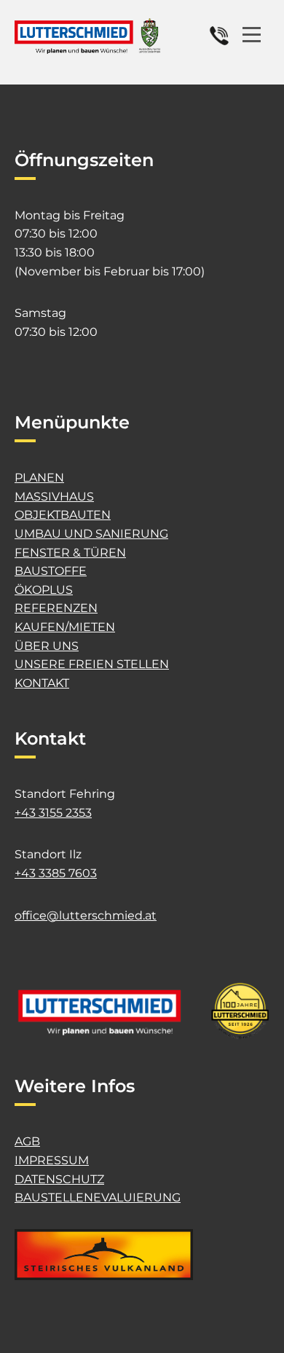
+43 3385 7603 (56, 873)
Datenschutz (59, 1179)
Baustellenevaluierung (98, 1197)
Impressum (52, 1160)
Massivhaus (54, 496)
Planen (39, 478)
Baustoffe (51, 571)
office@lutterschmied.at (86, 915)
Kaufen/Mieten (65, 627)
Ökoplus (44, 590)
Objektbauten (63, 515)
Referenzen (56, 608)
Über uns (47, 646)
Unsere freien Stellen (92, 664)
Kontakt (42, 683)
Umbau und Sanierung (91, 534)
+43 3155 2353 (53, 813)
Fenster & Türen (70, 553)
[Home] (87, 36)
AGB (27, 1141)
